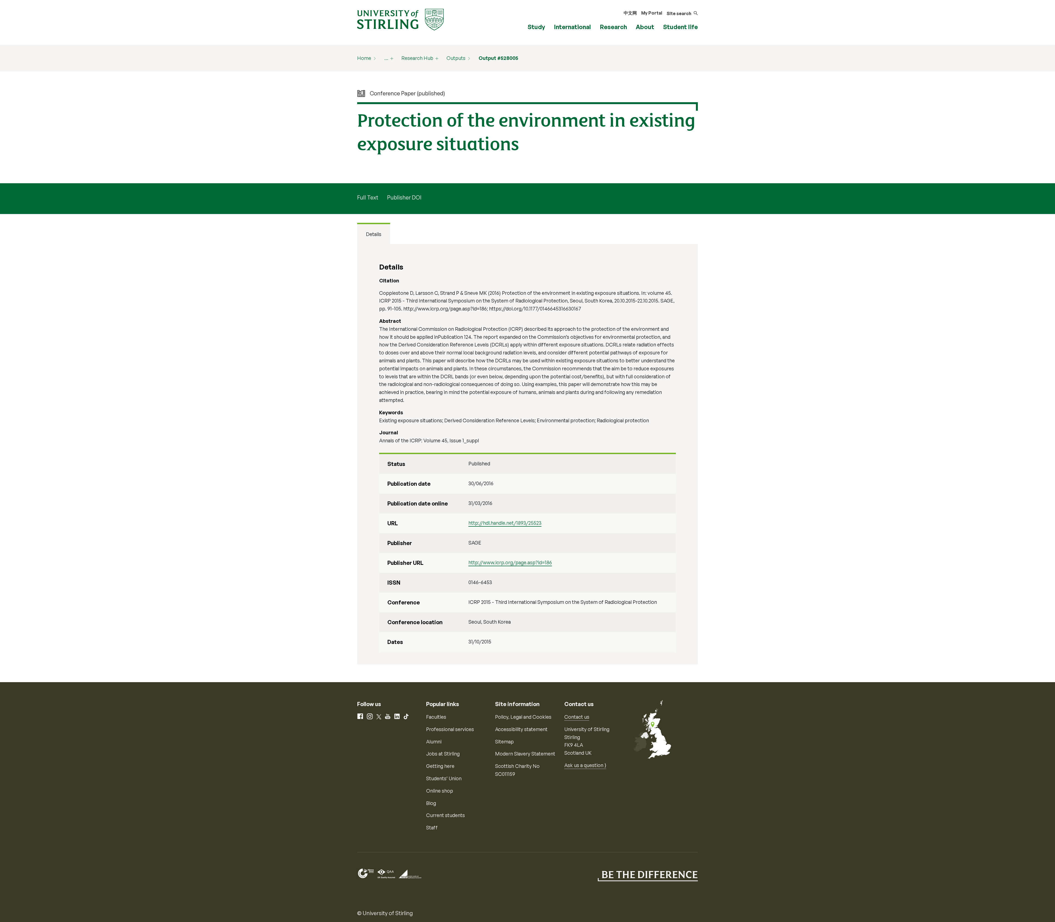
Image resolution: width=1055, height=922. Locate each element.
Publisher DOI (404, 197)
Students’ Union (444, 778)
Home (364, 58)
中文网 (630, 13)
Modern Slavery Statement (525, 754)
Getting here (440, 766)
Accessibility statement (521, 729)
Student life (680, 26)
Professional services (450, 729)
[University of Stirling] (400, 19)
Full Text (367, 197)
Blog (431, 803)
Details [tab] (373, 234)
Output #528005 (498, 58)
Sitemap (504, 741)
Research (613, 26)
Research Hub (417, 58)
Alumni (434, 741)
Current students (445, 815)
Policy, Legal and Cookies (523, 717)
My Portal (651, 13)
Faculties (436, 717)
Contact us (576, 717)
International (572, 26)
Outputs (455, 58)
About (645, 26)
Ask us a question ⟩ (585, 765)
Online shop (439, 791)
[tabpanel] (527, 454)
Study (536, 26)
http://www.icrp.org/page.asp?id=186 (510, 562)
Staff (432, 827)
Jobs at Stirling (443, 754)
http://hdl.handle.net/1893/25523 (505, 523)
